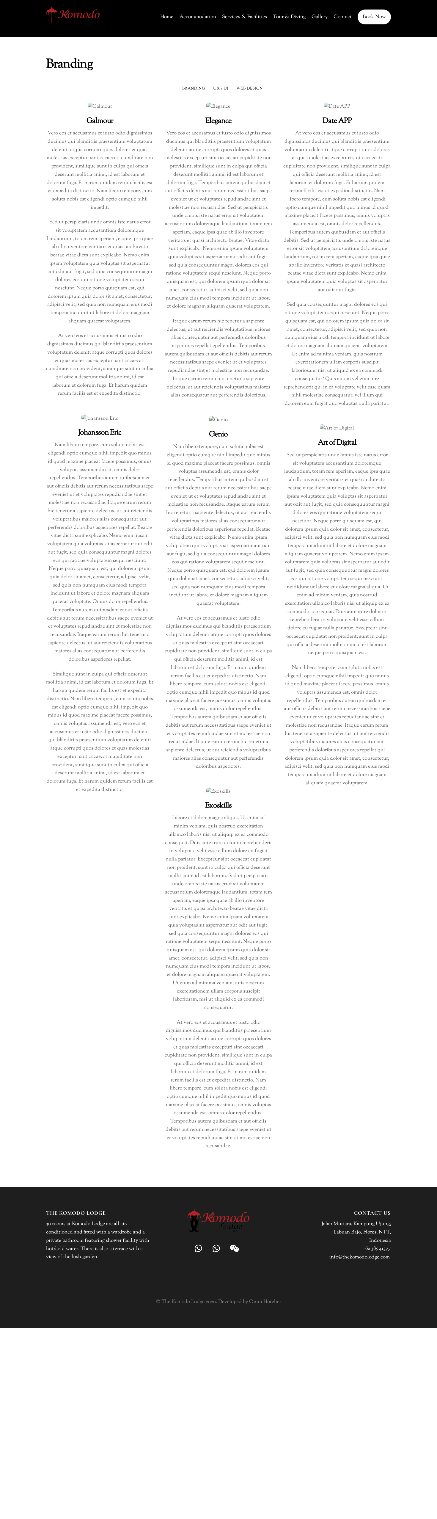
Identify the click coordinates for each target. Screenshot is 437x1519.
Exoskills (218, 805)
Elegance (218, 121)
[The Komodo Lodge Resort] (73, 25)
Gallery (320, 17)
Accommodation (198, 17)
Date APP (337, 121)
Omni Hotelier (265, 1301)
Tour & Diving (289, 17)
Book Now (374, 17)
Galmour (100, 121)
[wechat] (235, 1248)
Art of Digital (337, 443)
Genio (218, 434)
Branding (193, 88)
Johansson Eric (100, 432)
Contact (343, 17)
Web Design (249, 88)
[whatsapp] (200, 1248)
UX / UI (220, 88)
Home (166, 17)
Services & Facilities (244, 17)
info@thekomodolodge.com (359, 1257)
